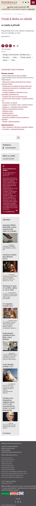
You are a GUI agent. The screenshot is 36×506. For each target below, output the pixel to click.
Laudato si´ (5, 105)
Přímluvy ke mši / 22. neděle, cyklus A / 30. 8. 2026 (10, 288)
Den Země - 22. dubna (9, 103)
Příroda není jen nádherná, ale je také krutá (17, 86)
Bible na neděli (9, 156)
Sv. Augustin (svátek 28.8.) (8, 305)
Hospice (20, 486)
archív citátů (31, 9)
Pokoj (15, 57)
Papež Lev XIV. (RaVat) (30, 486)
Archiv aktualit (6, 433)
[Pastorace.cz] (9, 2)
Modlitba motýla (7, 113)
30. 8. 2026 (11, 158)
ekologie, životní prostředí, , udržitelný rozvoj (16, 54)
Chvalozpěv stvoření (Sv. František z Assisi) (16, 88)
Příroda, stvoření (26, 57)
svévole (5, 60)
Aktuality (6, 219)
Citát (18, 14)
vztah (13, 60)
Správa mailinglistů (10, 147)
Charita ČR (14, 486)
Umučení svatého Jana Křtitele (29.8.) (9, 257)
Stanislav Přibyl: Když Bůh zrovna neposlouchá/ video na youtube (9, 228)
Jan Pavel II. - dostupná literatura (13, 129)
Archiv (22, 14)
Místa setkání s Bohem (10, 115)
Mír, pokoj (6, 57)
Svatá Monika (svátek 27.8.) (8, 365)
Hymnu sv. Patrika (11, 481)
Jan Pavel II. (9, 14)
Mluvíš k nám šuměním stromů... (13, 109)
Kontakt (18, 498)
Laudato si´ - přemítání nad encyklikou (15, 107)
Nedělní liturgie (10, 211)
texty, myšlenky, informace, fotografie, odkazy (17, 127)
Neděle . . (5, 170)
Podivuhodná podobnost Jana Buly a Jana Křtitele (9, 336)
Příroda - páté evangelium (11, 121)
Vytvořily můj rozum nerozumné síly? (14, 96)
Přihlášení (7, 145)
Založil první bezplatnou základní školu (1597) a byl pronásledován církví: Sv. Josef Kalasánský (9, 404)
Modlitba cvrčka (7, 111)
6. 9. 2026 (5, 158)
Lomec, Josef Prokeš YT (10, 488)
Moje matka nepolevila (18, 7)
